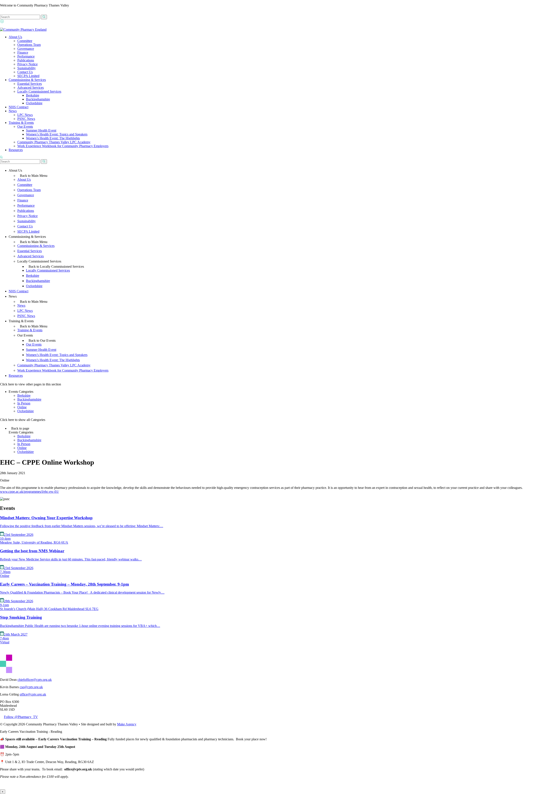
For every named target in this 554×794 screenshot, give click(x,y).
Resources (16, 150)
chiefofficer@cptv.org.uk (35, 679)
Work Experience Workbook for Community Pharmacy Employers (62, 146)
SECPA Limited (28, 76)
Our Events (25, 126)
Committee (24, 41)
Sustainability (26, 68)
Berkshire (32, 95)
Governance (25, 48)
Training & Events (21, 122)
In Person (23, 403)
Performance (26, 56)
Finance (22, 52)
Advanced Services (30, 87)
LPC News (25, 115)
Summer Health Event (41, 130)
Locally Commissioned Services (39, 91)
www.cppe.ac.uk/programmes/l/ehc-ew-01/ (29, 491)
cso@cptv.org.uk (31, 687)
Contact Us (25, 72)
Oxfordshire (34, 103)
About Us (15, 37)
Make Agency (126, 724)
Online (22, 407)
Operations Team (29, 45)
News (13, 111)
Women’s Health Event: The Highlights (53, 138)
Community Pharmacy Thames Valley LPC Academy (53, 142)
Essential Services (29, 83)
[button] (44, 17)
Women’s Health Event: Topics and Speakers (56, 134)
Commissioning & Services (27, 80)
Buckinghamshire (38, 99)
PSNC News (26, 119)
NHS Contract (18, 107)
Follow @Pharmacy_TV (21, 717)
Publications (25, 60)
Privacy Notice (27, 64)
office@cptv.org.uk (33, 694)
